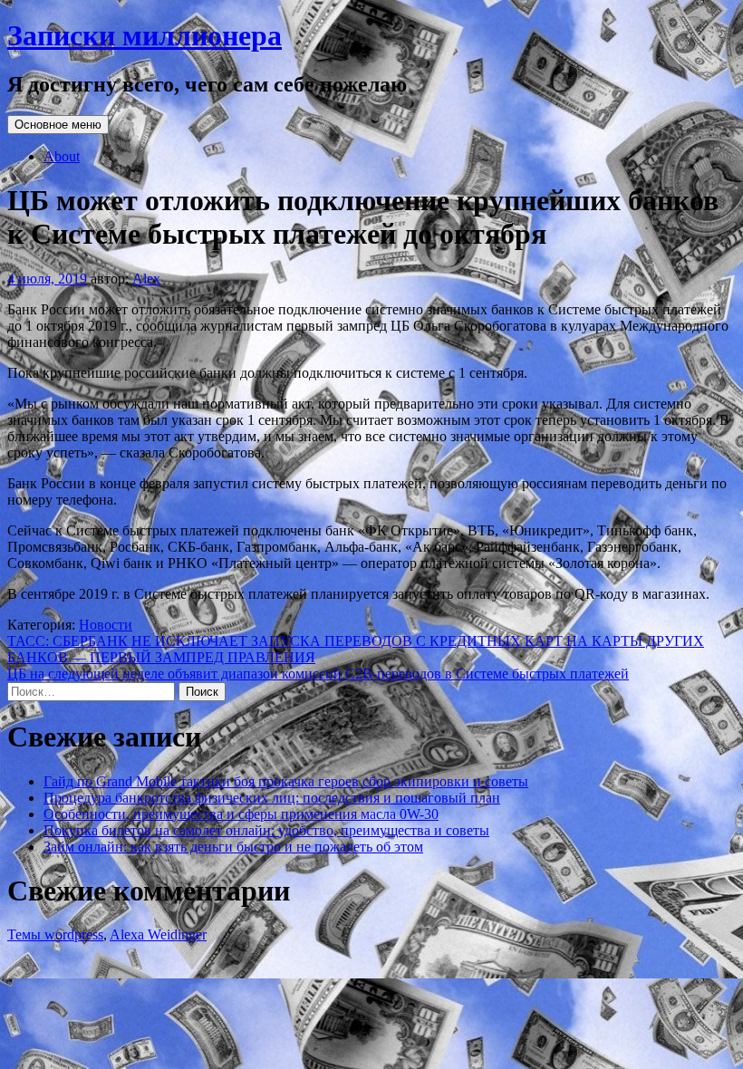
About (61, 156)
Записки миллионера (144, 35)
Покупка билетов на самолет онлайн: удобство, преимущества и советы (266, 830)
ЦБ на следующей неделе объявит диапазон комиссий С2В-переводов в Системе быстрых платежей (318, 673)
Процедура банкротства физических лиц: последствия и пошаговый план (271, 797)
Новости (105, 624)
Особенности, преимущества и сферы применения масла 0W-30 (241, 814)
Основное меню (57, 124)
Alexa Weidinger (158, 934)
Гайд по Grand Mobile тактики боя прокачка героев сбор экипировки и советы (285, 781)
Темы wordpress (55, 934)
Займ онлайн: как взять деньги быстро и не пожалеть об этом (233, 846)
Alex (146, 278)
